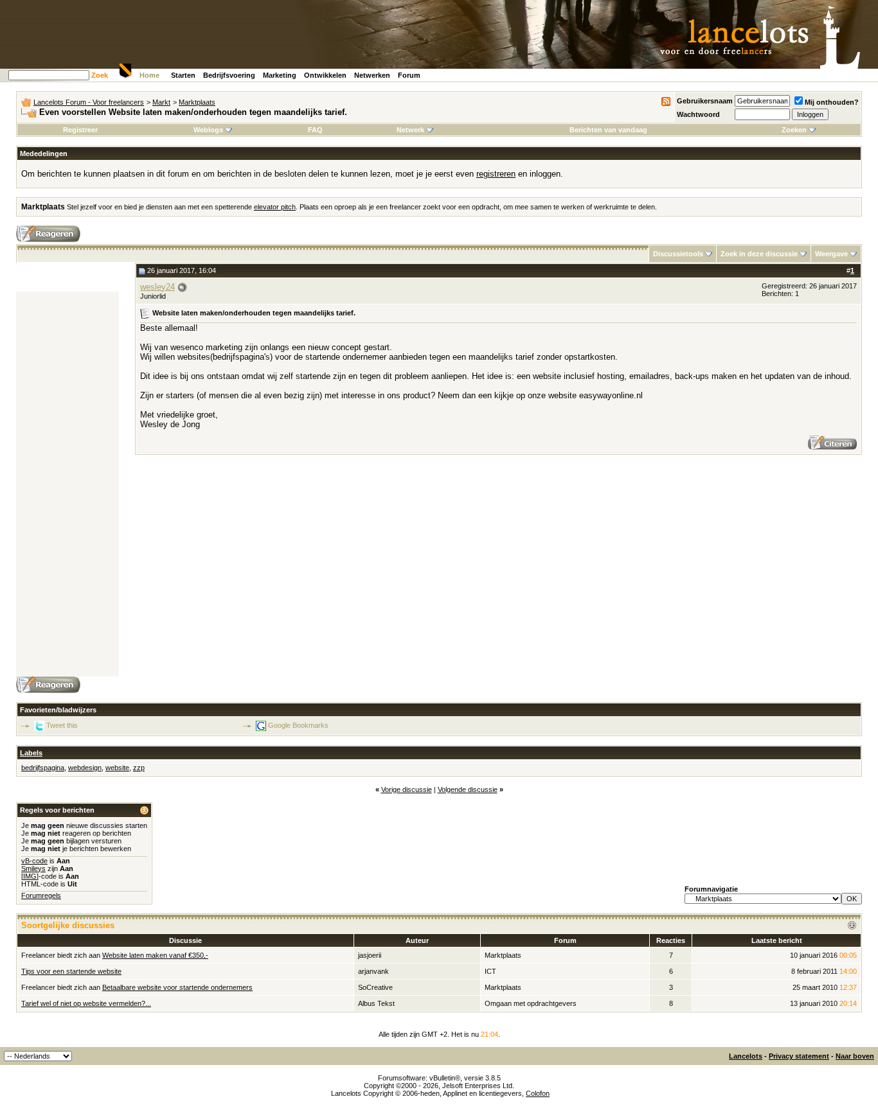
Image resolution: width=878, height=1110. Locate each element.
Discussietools (678, 254)
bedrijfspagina (42, 767)
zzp (139, 767)
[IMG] (30, 876)
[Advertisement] (67, 484)
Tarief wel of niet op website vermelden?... (86, 1003)
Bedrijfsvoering (229, 75)
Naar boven (855, 1056)
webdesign (85, 767)
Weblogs (208, 130)
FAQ (315, 130)
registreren (495, 174)
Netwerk (410, 130)
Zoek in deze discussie (759, 254)
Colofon (538, 1093)
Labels (31, 753)
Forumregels (41, 895)
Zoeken (794, 130)
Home (149, 75)
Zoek (99, 75)
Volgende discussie (467, 789)
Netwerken (372, 75)
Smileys (33, 868)
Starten (183, 75)
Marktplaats (197, 102)
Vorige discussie (406, 789)
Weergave (831, 254)
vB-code (34, 861)
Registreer (80, 130)
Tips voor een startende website (71, 971)
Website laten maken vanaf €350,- (155, 955)
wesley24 (157, 287)
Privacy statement (799, 1056)
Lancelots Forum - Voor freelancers (88, 102)
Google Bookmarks (298, 725)
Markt (161, 102)
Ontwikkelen (325, 75)
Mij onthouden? (832, 102)
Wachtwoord (698, 114)
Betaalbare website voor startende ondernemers (177, 987)
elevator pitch (275, 207)
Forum (409, 75)
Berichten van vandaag (608, 130)
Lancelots (745, 1056)
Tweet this (62, 725)
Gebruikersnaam (705, 101)
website (117, 767)
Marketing (279, 75)
